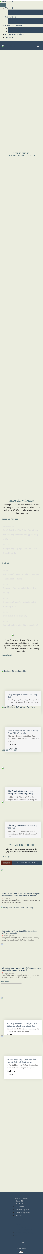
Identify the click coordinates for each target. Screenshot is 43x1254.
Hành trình (13, 20)
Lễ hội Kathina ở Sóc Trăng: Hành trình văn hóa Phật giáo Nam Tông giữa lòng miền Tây (20, 534)
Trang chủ (19, 1201)
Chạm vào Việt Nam (13, 25)
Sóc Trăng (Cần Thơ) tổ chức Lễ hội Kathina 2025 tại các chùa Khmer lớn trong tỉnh (21, 969)
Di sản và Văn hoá (16, 31)
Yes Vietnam (10, 17)
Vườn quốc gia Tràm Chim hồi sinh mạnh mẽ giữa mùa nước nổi (19, 932)
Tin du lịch (10, 8)
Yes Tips (9, 37)
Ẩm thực (11, 28)
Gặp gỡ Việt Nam (15, 23)
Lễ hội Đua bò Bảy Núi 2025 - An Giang (25, 863)
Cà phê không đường (14, 34)
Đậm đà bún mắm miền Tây (15, 616)
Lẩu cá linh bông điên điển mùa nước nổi (21, 625)
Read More (11, 706)
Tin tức (11, 14)
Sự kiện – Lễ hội (15, 11)
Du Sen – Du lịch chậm (22, 1245)
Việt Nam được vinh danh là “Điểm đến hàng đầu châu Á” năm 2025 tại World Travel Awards (21, 895)
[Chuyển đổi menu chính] (38, 45)
